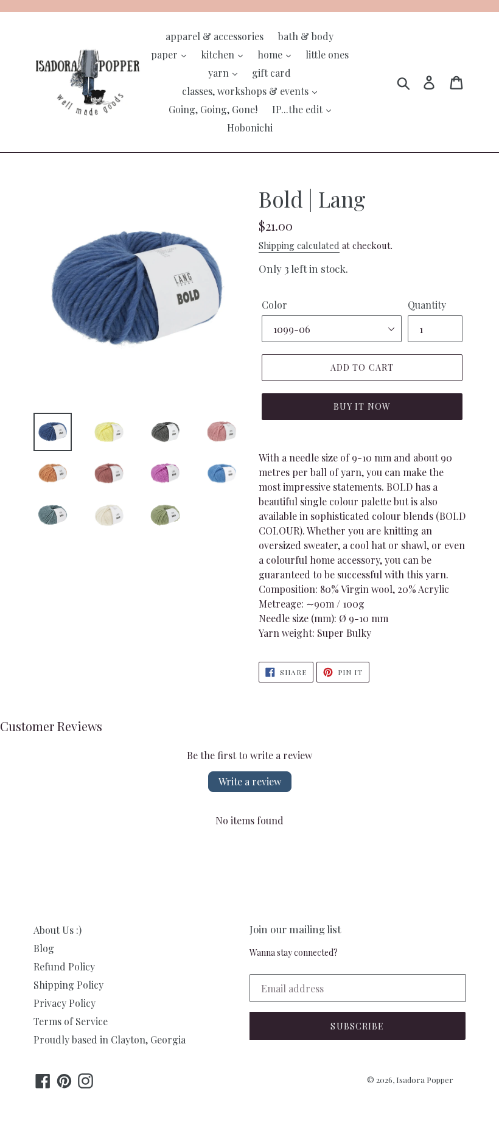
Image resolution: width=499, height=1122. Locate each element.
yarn (219, 72)
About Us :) (57, 930)
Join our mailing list (295, 929)
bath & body (305, 36)
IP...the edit (298, 109)
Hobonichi (250, 127)
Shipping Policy (68, 984)
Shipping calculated (299, 245)
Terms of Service (70, 1021)
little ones (327, 54)
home (271, 54)
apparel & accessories (214, 36)
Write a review (249, 781)
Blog (43, 948)
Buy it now (362, 406)
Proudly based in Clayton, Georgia (109, 1039)
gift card (271, 72)
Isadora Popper (424, 1080)
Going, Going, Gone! (213, 109)
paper (165, 54)
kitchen (219, 54)
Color (274, 304)
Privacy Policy (64, 1003)
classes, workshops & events (246, 91)
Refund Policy (64, 966)
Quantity (427, 304)
